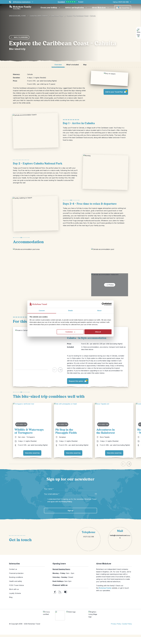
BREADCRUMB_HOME (17, 16)
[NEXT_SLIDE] (60, 370)
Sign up (70, 511)
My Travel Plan (123, 7)
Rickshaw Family (105, 588)
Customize (69, 332)
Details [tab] (70, 310)
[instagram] (65, 592)
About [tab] (99, 310)
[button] (51, 8)
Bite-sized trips (57, 16)
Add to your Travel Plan (116, 91)
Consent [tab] (42, 310)
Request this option (78, 380)
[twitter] (60, 592)
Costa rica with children (39, 16)
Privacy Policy (66, 502)
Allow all (98, 332)
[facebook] (55, 592)
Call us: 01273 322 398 (121, 2)
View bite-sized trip (32, 453)
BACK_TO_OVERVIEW (21, 37)
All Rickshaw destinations (22, 2)
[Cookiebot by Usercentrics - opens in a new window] (103, 304)
